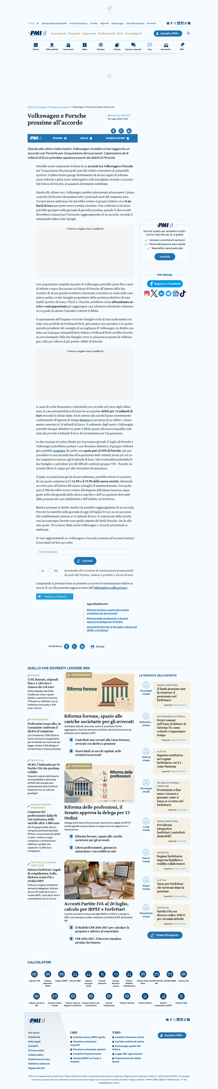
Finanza (73, 33)
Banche (35, 675)
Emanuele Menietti (120, 115)
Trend (31, 23)
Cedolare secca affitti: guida (89, 1037)
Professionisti (81, 675)
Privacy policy (36, 1050)
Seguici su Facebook (167, 283)
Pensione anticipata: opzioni (89, 1049)
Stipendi (104, 23)
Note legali (34, 1041)
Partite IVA (78, 862)
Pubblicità (34, 1037)
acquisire (59, 450)
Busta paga (117, 23)
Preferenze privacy (39, 1059)
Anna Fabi (181, 810)
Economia (57, 33)
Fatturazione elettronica (171, 716)
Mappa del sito (36, 1068)
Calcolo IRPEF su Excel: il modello (85, 1060)
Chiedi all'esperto (167, 935)
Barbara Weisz (179, 705)
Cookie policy (36, 1054)
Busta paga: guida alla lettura (126, 1048)
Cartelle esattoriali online (129, 1041)
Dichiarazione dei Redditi (54, 23)
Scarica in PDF (116, 138)
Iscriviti (165, 256)
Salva (84, 138)
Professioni (105, 33)
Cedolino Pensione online (129, 1037)
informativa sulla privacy (110, 587)
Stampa (58, 138)
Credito (94, 23)
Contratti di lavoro (135, 23)
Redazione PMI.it (178, 740)
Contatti (33, 1046)
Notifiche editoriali (39, 1063)
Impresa (88, 33)
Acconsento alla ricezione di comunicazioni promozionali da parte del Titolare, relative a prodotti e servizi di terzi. (99, 572)
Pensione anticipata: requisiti (83, 1043)
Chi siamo (34, 1032)
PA (119, 33)
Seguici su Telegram (55, 596)
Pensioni (151, 23)
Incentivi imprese (78, 23)
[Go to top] (187, 1078)
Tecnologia (132, 33)
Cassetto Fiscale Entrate (87, 1053)
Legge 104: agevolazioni (129, 1053)
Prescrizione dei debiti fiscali (126, 1060)
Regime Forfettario (167, 685)
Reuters (85, 420)
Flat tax (161, 751)
